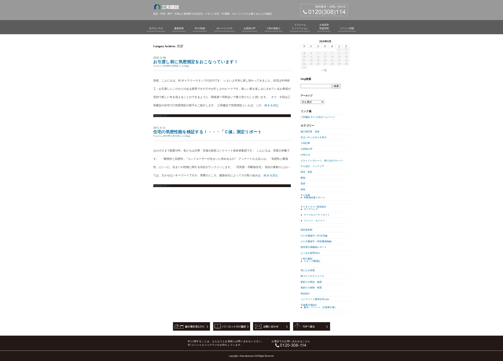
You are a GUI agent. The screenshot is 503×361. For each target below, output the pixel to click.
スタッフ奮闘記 (312, 261)
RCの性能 (200, 28)
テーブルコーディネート (317, 214)
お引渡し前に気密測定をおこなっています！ (195, 61)
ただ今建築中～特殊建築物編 (316, 241)
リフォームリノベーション (300, 26)
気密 (164, 115)
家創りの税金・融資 (311, 282)
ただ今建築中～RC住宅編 (314, 235)
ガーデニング (311, 209)
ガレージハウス (224, 28)
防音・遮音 (306, 172)
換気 (303, 189)
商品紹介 (305, 293)
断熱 (303, 177)
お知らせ (305, 154)
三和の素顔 (306, 258)
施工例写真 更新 (310, 131)
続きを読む (271, 105)
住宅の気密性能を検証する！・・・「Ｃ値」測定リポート (207, 131)
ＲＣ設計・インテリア (312, 166)
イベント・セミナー (314, 220)
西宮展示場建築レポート (314, 247)
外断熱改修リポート (314, 197)
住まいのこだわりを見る (314, 137)
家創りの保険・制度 (311, 287)
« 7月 (324, 70)
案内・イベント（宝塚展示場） (320, 307)
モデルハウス (156, 28)
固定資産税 (306, 229)
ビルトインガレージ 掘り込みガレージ (322, 160)
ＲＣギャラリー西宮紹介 (314, 206)
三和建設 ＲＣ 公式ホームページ (318, 117)
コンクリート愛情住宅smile (315, 299)
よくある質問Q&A (310, 253)
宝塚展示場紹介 (309, 305)
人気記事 (305, 143)
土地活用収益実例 (324, 26)
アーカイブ (306, 95)
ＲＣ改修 (305, 195)
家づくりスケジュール (312, 276)
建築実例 (179, 28)
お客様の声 (249, 28)
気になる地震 (308, 270)
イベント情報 (347, 28)
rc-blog (185, 66)
